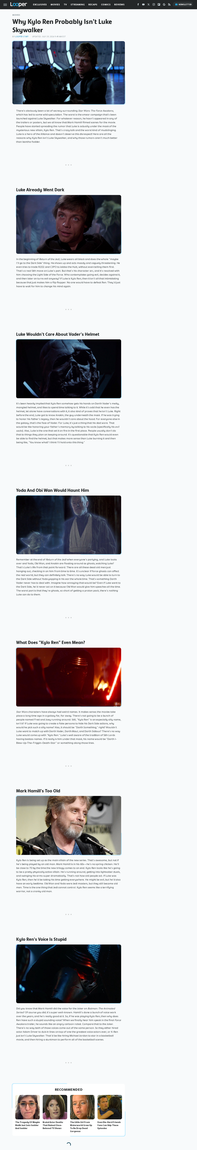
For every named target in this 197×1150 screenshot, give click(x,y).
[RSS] (169, 5)
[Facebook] (138, 5)
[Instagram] (153, 5)
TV (65, 4)
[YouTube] (143, 5)
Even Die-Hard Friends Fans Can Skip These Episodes (109, 1125)
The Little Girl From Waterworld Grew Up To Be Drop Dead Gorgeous (81, 1127)
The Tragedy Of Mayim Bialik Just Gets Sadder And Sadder (27, 1125)
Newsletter (185, 4)
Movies (55, 4)
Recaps (92, 4)
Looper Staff (21, 36)
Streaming (78, 4)
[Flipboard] (158, 5)
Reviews (119, 4)
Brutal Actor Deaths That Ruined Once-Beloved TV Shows (53, 1125)
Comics (106, 4)
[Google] (164, 5)
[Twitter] (148, 5)
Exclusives (40, 4)
